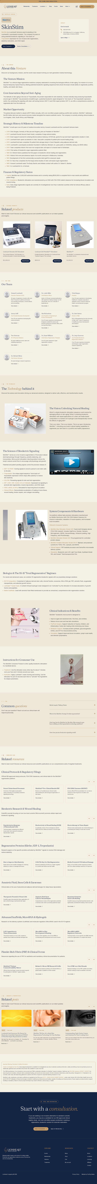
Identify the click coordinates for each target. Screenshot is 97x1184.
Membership (26, 6)
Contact (89, 1165)
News (61, 6)
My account (68, 1162)
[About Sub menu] (69, 6)
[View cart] (77, 7)
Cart (66, 1159)
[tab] (23, 537)
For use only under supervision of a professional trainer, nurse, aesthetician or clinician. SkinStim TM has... (47, 1038)
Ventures (46, 1159)
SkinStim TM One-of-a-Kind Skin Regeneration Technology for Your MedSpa (46, 1034)
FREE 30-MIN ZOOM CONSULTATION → (48, 1)
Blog (3, 1030)
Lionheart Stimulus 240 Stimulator (13, 252)
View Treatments (7, 46)
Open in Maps (64, 37)
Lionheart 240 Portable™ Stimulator (46, 252)
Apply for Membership (56, 1128)
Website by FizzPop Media (88, 1174)
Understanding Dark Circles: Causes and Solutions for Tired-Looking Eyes (76, 1034)
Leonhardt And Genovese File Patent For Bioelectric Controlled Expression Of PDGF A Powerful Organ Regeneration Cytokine (14, 1034)
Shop (50, 6)
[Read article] (16, 1025)
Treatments (35, 6)
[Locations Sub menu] (46, 6)
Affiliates (89, 1162)
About (66, 6)
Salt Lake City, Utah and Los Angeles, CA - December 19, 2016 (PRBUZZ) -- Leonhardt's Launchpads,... (15, 1040)
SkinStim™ (70, 252)
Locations (42, 6)
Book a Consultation (86, 6)
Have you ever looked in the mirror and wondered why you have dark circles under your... (79, 1038)
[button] (72, 705)
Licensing (89, 1159)
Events (56, 6)
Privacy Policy (75, 1174)
